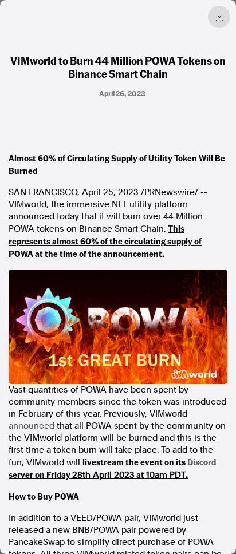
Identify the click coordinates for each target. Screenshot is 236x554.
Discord (201, 462)
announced (31, 426)
